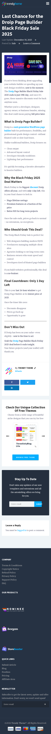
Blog (4, 668)
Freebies (6, 672)
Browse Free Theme (25, 457)
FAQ (4, 583)
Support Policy (9, 579)
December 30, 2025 (23, 40)
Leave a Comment (31, 43)
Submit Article (9, 665)
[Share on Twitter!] (27, 382)
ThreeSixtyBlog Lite (23, 444)
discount (34, 187)
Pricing (5, 675)
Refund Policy (9, 572)
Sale (14, 43)
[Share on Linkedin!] (11, 387)
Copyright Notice (10, 569)
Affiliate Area (8, 679)
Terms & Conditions (12, 565)
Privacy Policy (9, 576)
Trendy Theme (26, 368)
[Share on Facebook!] (11, 382)
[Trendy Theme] (12, 3)
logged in (21, 530)
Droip (11, 91)
